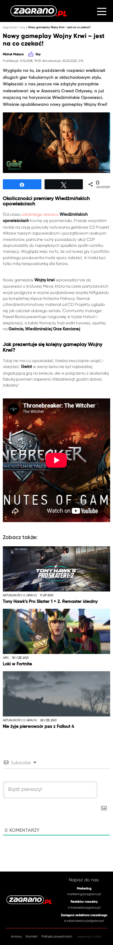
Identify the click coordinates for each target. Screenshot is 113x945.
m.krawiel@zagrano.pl (84, 907)
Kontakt (32, 936)
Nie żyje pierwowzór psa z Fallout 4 (38, 726)
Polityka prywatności (56, 936)
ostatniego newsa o (40, 214)
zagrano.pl (10, 27)
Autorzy (16, 936)
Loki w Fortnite (17, 664)
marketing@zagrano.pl (84, 894)
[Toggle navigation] (101, 10)
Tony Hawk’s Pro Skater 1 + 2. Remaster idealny (50, 601)
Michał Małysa (13, 54)
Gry (22, 27)
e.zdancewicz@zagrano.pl (84, 920)
